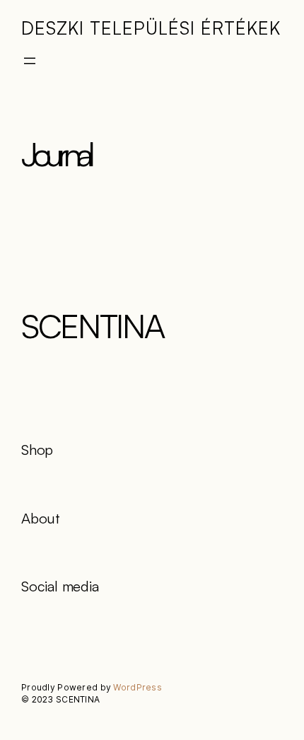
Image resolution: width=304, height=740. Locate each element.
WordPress (137, 687)
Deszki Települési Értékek (151, 27)
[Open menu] (29, 60)
